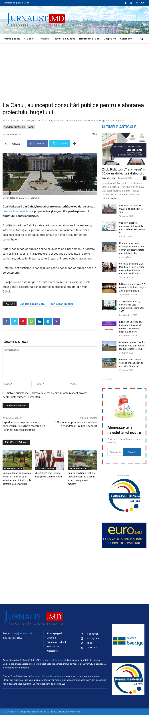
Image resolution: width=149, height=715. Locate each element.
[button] (141, 38)
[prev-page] (104, 377)
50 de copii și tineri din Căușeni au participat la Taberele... (131, 208)
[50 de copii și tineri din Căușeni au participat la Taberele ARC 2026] (109, 209)
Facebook (92, 633)
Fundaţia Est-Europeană (53, 660)
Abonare (132, 452)
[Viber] (56, 321)
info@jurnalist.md (21, 633)
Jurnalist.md (108, 177)
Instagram (93, 638)
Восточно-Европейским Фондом (48, 676)
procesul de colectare (17, 211)
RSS (89, 643)
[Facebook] (125, 3)
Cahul (31, 126)
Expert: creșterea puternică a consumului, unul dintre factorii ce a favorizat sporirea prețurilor (24, 426)
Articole (15, 120)
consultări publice (62, 303)
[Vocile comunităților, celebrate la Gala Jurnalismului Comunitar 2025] (109, 305)
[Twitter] (14, 321)
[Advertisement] (74, 70)
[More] (74, 143)
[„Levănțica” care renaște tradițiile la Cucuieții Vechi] (49, 460)
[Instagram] (131, 3)
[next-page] (110, 377)
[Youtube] (142, 3)
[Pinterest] (23, 321)
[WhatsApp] (31, 321)
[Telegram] (48, 321)
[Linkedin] (39, 321)
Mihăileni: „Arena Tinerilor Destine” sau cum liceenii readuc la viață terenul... (132, 345)
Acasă (6, 120)
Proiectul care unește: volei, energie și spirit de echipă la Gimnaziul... (131, 362)
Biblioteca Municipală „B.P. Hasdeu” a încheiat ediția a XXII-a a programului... (132, 287)
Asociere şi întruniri (31, 120)
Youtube (92, 647)
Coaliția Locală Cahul (33, 303)
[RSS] (137, 3)
